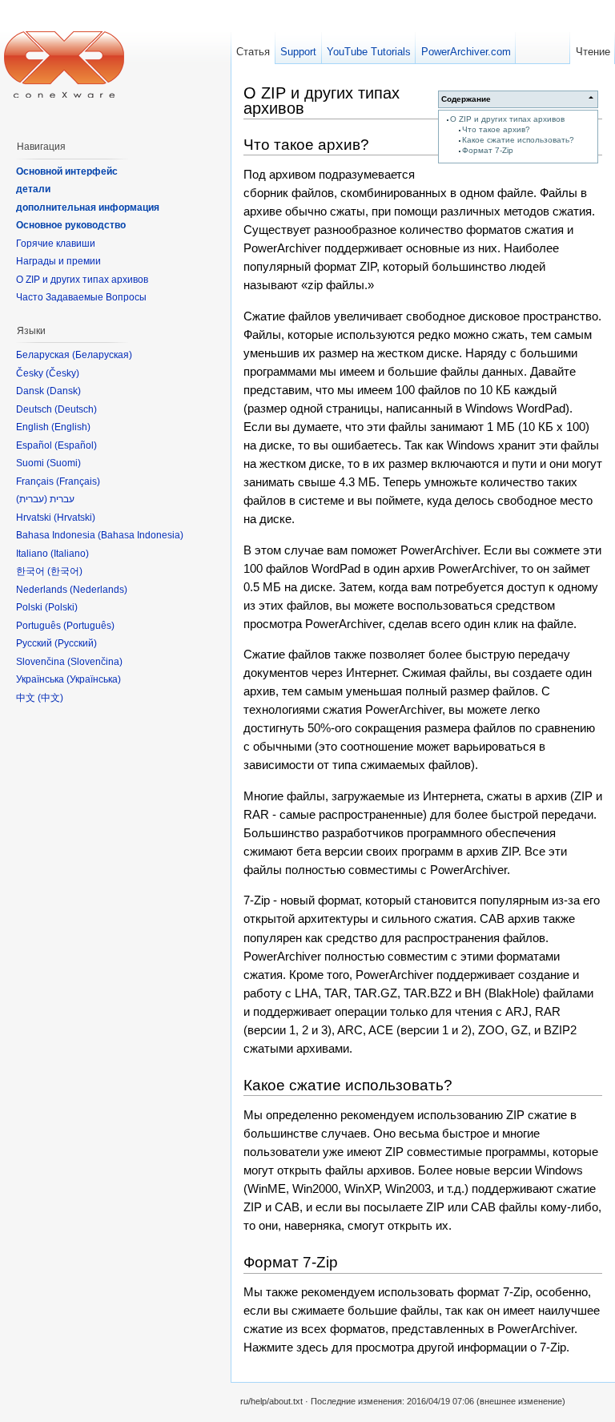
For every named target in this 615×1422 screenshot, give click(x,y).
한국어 (64, 571)
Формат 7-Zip (487, 150)
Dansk (64, 391)
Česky (62, 373)
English (70, 427)
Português (88, 625)
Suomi (64, 463)
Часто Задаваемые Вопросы (81, 297)
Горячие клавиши (55, 243)
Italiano (70, 553)
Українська (94, 679)
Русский (76, 643)
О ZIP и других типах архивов (507, 119)
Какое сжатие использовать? (518, 139)
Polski (61, 607)
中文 (50, 697)
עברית (31, 499)
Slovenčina (94, 661)
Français (78, 481)
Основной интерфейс (67, 171)
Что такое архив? (496, 129)
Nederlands (98, 589)
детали (33, 189)
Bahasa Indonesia (140, 535)
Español (76, 445)
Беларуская (102, 355)
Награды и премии (58, 261)
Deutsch (76, 409)
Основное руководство (71, 225)
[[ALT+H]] (64, 64)
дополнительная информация (87, 207)
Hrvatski (74, 517)
